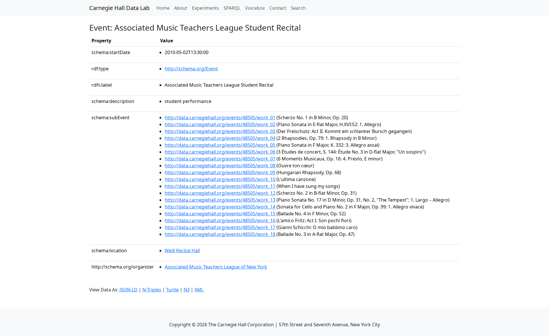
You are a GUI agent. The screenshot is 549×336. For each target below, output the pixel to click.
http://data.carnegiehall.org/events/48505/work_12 (220, 193)
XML (199, 290)
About (180, 8)
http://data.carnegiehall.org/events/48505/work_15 (220, 213)
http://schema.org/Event (191, 68)
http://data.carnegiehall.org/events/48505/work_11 (220, 186)
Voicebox (255, 8)
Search (298, 8)
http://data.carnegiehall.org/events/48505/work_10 (220, 179)
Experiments (205, 8)
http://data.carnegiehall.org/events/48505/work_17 (220, 227)
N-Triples (151, 290)
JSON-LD (129, 290)
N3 (187, 290)
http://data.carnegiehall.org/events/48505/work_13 (220, 200)
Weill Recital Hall (182, 250)
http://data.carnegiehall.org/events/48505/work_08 (220, 165)
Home (164, 8)
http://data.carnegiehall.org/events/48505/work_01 (220, 117)
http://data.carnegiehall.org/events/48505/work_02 (220, 124)
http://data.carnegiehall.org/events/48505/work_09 (220, 172)
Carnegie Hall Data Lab (119, 8)
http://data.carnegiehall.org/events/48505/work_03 (220, 131)
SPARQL (232, 8)
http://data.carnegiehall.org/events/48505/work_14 (220, 207)
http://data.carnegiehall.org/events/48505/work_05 (220, 145)
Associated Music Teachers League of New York (216, 267)
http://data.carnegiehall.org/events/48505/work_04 (220, 138)
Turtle (172, 290)
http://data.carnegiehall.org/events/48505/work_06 (220, 152)
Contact (277, 8)
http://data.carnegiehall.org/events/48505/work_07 (220, 159)
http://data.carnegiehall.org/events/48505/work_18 (220, 234)
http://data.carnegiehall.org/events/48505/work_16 (220, 220)
